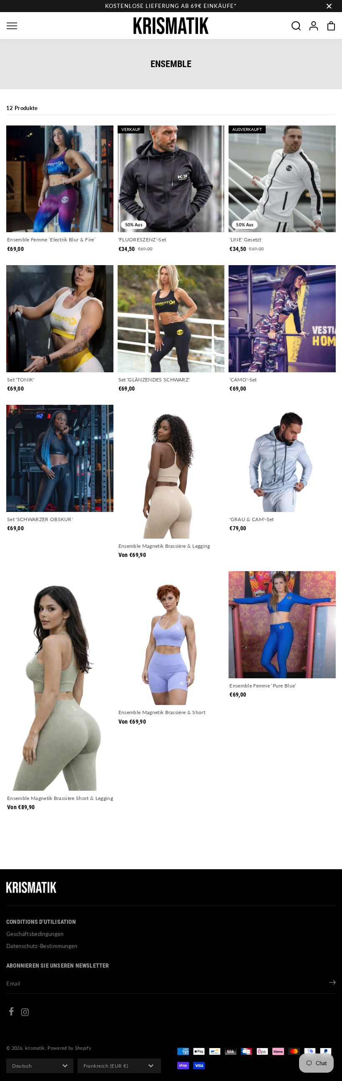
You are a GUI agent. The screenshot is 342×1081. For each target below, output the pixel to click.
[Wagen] (331, 25)
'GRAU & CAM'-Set (251, 519)
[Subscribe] (332, 983)
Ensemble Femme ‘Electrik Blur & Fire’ (51, 239)
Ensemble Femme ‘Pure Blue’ (262, 685)
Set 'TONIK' (20, 379)
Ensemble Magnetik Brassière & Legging (164, 546)
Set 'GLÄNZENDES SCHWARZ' (154, 379)
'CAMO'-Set (242, 379)
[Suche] (296, 25)
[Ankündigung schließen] (329, 6)
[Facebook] (11, 1012)
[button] (11, 25)
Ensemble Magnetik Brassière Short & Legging (60, 798)
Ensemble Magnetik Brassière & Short (161, 712)
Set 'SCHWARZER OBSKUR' (40, 519)
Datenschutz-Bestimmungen (42, 946)
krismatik (35, 1048)
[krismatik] (171, 25)
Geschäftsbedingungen (35, 934)
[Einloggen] (313, 25)
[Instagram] (25, 1013)
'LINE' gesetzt (245, 239)
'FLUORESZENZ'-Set (142, 239)
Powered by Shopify (69, 1048)
